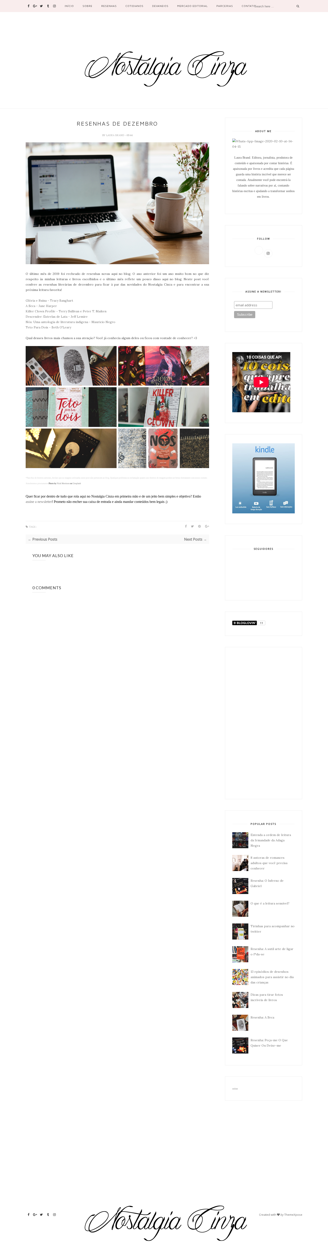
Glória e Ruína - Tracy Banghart (49, 301)
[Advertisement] (263, 723)
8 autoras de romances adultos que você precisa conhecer (269, 863)
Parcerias (224, 6)
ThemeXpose (293, 1215)
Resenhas (109, 6)
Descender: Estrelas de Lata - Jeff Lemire (57, 317)
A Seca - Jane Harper (41, 306)
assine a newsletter (39, 502)
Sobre (87, 6)
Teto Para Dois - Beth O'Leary (48, 327)
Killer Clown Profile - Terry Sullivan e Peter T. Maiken (66, 311)
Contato (248, 6)
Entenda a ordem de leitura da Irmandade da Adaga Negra (271, 840)
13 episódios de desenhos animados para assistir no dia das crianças (272, 977)
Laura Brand (115, 135)
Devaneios (160, 6)
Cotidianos (134, 6)
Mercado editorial (192, 6)
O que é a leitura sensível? (270, 903)
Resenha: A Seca (262, 1017)
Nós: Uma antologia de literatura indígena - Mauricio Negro (70, 322)
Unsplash (77, 483)
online (235, 1089)
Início (69, 6)
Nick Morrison (63, 483)
